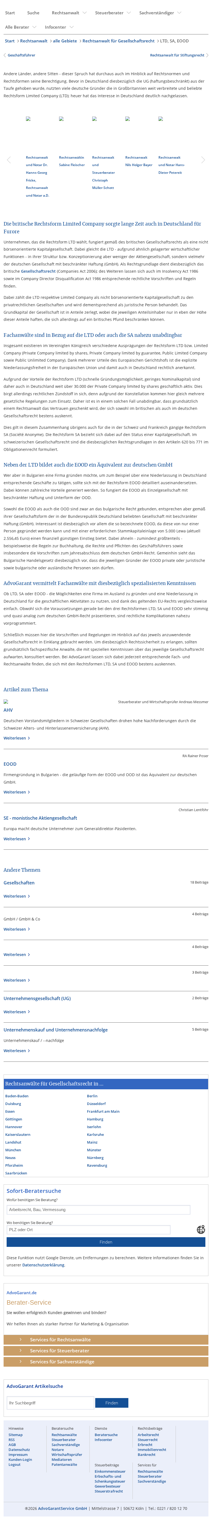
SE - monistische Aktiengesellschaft (40, 818)
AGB (12, 1444)
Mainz (92, 1142)
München (13, 1149)
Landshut (13, 1142)
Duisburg (13, 1103)
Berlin (92, 1095)
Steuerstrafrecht (109, 1491)
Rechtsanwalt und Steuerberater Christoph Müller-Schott (103, 172)
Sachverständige (66, 1444)
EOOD (10, 764)
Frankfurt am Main (103, 1111)
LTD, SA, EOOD (174, 41)
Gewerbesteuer (108, 1486)
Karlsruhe (95, 1134)
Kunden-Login (20, 1459)
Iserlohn (94, 1126)
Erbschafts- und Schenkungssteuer (110, 1479)
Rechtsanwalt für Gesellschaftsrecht (119, 41)
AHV (8, 710)
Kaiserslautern (17, 1134)
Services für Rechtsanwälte (60, 1339)
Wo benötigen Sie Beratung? (30, 1222)
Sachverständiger (156, 12)
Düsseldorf (96, 1103)
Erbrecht (145, 1444)
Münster (94, 1149)
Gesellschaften (19, 883)
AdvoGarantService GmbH (62, 1508)
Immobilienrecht (152, 1449)
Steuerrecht (148, 1439)
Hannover (13, 1126)
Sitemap (16, 1434)
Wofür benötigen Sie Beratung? (32, 1199)
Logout (14, 1464)
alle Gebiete (65, 41)
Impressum (18, 1454)
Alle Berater (17, 27)
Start (10, 12)
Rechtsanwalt (65, 12)
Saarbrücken (16, 1173)
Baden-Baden (16, 1095)
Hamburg (95, 1119)
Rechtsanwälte (64, 1434)
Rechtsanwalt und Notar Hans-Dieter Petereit (171, 165)
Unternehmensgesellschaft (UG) (37, 998)
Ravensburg (97, 1165)
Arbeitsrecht (148, 1434)
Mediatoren (62, 1459)
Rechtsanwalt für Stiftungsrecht (176, 55)
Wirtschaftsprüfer (67, 1454)
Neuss (10, 1157)
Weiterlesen (16, 738)
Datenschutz (19, 1449)
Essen (10, 1111)
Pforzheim (14, 1165)
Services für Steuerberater (59, 1350)
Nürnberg (95, 1157)
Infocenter (55, 27)
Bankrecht (146, 1454)
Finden (106, 1242)
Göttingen (13, 1119)
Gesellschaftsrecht (38, 271)
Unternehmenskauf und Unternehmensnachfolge (56, 1030)
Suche (33, 12)
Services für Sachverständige (62, 1361)
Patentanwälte (64, 1464)
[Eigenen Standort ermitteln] (201, 1229)
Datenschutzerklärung (43, 1265)
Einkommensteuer (110, 1471)
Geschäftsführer (21, 55)
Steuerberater (109, 12)
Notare (58, 1449)
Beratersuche (106, 1434)
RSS (12, 1439)
